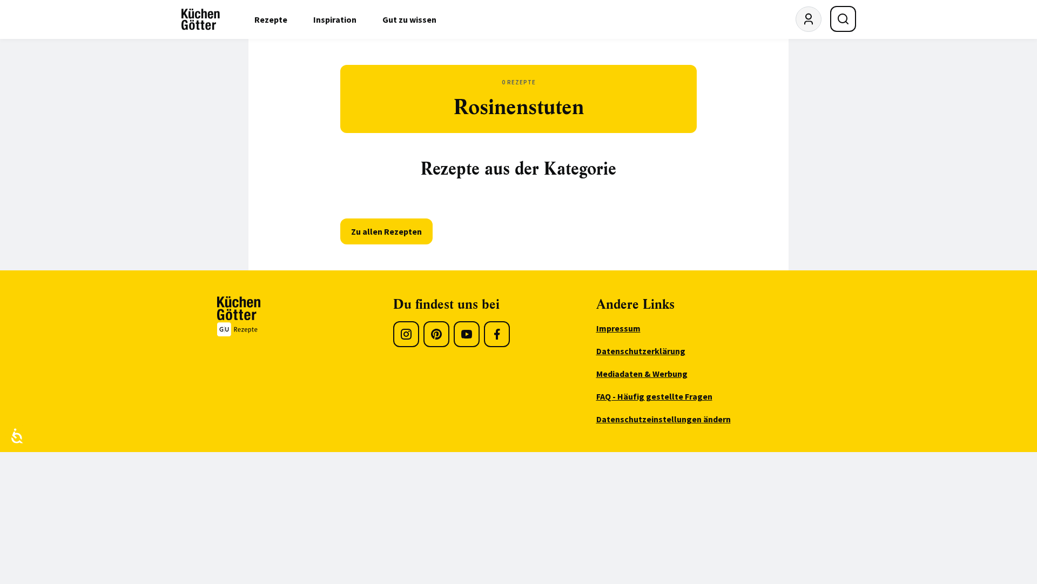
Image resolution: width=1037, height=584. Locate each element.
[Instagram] (406, 334)
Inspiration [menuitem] (334, 19)
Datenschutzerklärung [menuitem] (640, 351)
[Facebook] (497, 334)
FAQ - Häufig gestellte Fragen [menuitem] (654, 396)
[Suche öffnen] (843, 19)
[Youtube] (467, 334)
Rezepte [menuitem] (270, 19)
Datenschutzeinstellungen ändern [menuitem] (663, 419)
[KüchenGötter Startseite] (200, 19)
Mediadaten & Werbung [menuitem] (642, 373)
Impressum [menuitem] (618, 328)
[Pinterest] (436, 334)
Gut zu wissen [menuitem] (409, 19)
